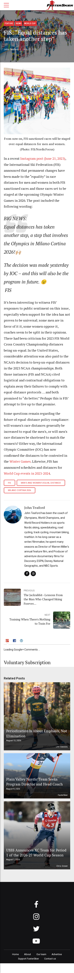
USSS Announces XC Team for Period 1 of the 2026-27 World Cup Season (36, 852)
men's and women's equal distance (41, 483)
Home (15, 954)
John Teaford (11, 49)
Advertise (57, 954)
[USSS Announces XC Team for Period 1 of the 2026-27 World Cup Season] (36, 835)
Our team (41, 954)
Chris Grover (62, 866)
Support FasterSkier (28, 958)
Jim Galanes (62, 747)
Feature (9, 23)
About (27, 954)
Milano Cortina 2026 (19, 490)
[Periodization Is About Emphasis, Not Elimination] (36, 716)
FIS (9, 483)
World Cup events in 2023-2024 (27, 473)
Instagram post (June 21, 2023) (42, 158)
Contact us (50, 958)
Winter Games (20, 461)
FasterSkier (63, 795)
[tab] (7, 641)
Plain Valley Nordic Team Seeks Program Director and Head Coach (34, 781)
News (18, 23)
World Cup (30, 23)
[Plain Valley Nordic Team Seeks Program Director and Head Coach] (36, 775)
